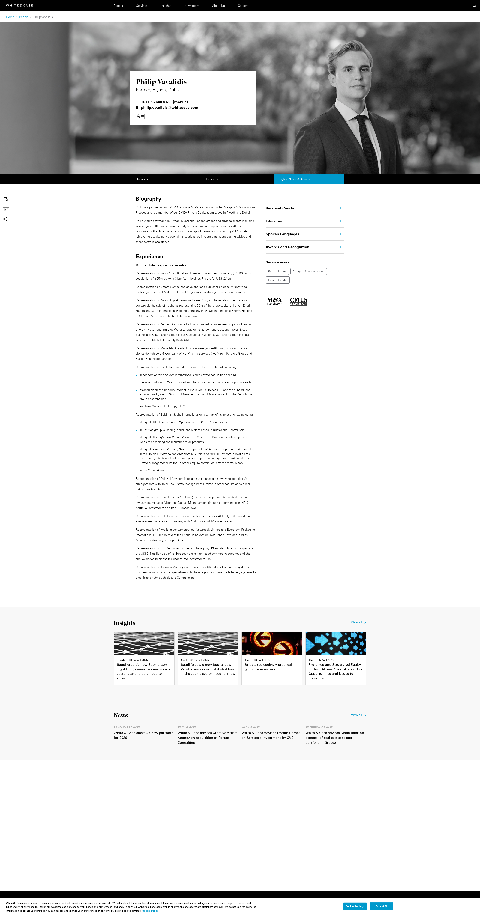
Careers (243, 5)
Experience (213, 179)
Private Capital (277, 280)
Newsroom (191, 5)
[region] (240, 906)
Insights (166, 5)
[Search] (474, 5)
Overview (142, 179)
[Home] (19, 5)
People (118, 5)
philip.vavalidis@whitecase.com (169, 107)
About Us (218, 5)
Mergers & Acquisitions (308, 271)
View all (356, 622)
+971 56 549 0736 (156, 102)
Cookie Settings (355, 906)
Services (142, 5)
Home (10, 17)
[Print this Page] (5, 199)
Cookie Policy (150, 910)
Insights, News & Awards (293, 179)
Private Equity (277, 271)
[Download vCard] (140, 116)
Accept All (382, 906)
